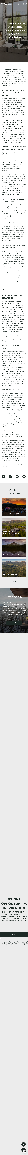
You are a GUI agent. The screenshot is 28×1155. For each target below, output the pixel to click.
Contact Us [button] (14, 623)
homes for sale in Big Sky (13, 317)
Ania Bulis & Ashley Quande (11, 456)
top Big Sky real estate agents (15, 454)
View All (14, 581)
